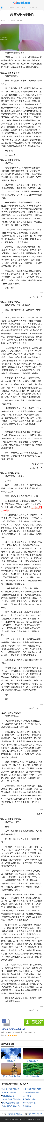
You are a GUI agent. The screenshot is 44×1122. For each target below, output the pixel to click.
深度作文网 (17, 1119)
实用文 (26, 7)
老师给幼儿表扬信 (29, 1099)
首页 (19, 7)
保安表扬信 (27, 1096)
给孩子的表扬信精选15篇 (32, 1089)
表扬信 (34, 7)
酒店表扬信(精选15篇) (10, 1103)
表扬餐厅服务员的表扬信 (11, 1099)
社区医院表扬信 (8, 1096)
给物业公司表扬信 (9, 1092)
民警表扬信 (27, 1106)
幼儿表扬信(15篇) (29, 1103)
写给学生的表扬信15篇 (10, 1089)
